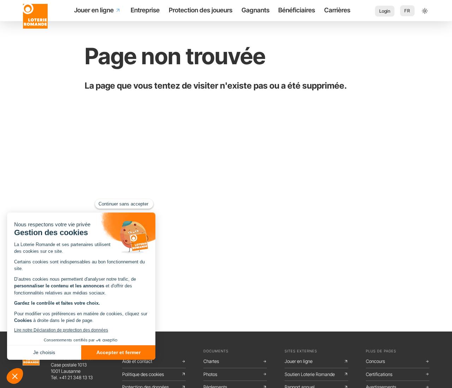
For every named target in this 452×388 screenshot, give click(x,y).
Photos (235, 374)
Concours (397, 361)
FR (407, 10)
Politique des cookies (154, 374)
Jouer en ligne (316, 361)
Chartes (235, 361)
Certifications (397, 374)
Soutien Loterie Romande (316, 374)
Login (384, 11)
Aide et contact (154, 361)
